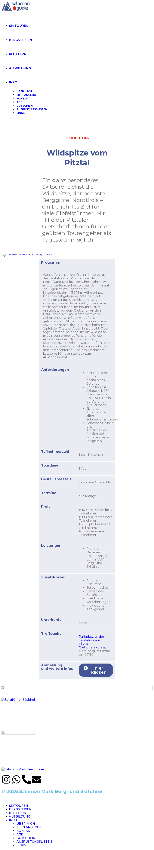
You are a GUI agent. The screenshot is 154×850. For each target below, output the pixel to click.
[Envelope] (36, 780)
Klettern (17, 813)
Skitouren (18, 806)
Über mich (26, 823)
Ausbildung (19, 816)
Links (21, 845)
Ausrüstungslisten (34, 841)
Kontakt (24, 831)
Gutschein (26, 838)
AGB (20, 834)
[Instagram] (6, 780)
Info (13, 820)
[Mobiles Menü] (3, 124)
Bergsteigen (20, 809)
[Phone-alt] (26, 780)
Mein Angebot (29, 827)
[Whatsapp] (16, 780)
